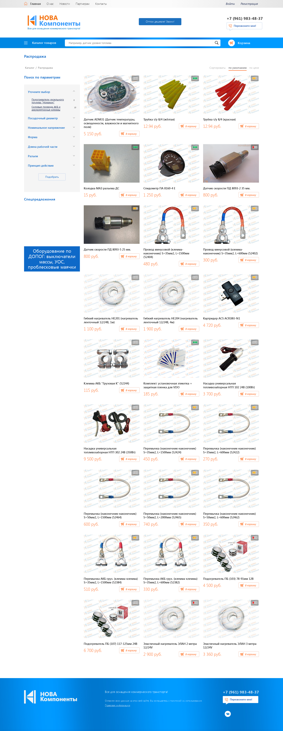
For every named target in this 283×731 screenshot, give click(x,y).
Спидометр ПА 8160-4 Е (159, 188)
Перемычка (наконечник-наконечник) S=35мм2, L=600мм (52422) (229, 450)
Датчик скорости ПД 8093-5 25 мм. (107, 249)
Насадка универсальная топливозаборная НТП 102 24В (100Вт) (229, 385)
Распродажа (45, 67)
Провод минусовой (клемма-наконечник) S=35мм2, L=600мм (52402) (230, 251)
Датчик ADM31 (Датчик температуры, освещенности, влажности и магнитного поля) (111, 123)
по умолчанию (238, 67)
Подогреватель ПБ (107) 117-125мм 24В (110, 644)
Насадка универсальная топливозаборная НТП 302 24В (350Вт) (110, 450)
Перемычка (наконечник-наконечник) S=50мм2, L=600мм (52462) (229, 515)
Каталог (29, 67)
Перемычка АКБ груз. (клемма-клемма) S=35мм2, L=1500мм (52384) (111, 580)
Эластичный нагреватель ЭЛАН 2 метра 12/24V (170, 645)
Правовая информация (117, 705)
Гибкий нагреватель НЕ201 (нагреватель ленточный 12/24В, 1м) (111, 320)
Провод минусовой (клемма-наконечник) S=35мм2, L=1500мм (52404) (166, 253)
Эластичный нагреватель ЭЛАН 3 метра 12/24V (229, 645)
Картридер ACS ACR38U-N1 (221, 318)
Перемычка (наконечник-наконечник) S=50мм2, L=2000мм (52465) (169, 515)
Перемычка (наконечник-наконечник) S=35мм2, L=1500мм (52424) (169, 450)
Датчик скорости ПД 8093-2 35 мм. (226, 188)
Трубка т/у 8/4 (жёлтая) (159, 119)
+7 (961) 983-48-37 (245, 18)
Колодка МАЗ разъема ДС (101, 188)
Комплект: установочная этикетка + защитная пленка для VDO (167, 385)
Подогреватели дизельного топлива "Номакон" (48, 101)
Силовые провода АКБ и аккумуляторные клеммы (46, 108)
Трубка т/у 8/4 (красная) (219, 119)
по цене (254, 67)
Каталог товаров (44, 43)
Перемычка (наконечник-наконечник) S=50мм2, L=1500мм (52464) (110, 515)
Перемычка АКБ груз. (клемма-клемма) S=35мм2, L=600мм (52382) (170, 580)
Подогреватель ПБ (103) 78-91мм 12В (228, 579)
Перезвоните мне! (245, 26)
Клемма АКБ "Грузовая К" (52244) (106, 383)
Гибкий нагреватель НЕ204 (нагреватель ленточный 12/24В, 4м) (170, 320)
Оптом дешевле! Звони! (160, 21)
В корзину (131, 133)
